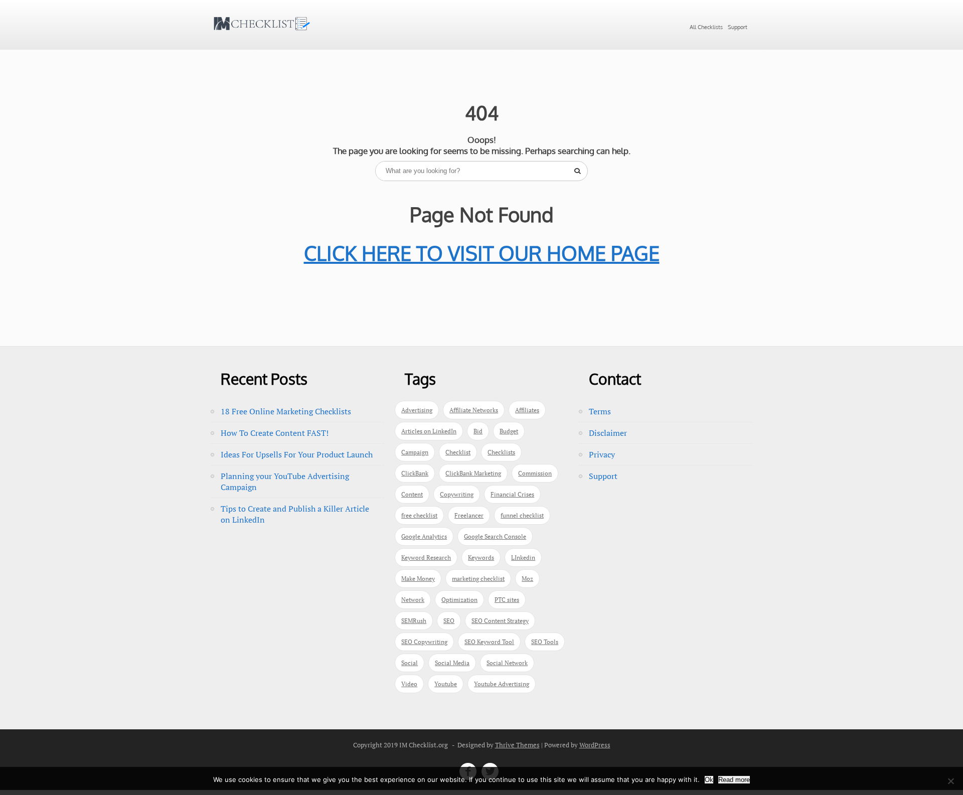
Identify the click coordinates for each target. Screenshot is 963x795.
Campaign (414, 452)
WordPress (594, 744)
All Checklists (706, 27)
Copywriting (456, 494)
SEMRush (413, 620)
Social (409, 663)
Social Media (452, 663)
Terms (600, 411)
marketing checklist (478, 578)
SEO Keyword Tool (489, 642)
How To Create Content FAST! (275, 432)
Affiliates (527, 410)
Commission (535, 473)
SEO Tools (544, 642)
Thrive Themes (517, 744)
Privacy (602, 454)
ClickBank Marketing (473, 473)
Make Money (418, 578)
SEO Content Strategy (500, 620)
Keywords (481, 557)
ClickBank (414, 473)
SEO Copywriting (424, 642)
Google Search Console (495, 536)
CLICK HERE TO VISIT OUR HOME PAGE (482, 252)
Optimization (459, 599)
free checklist (419, 515)
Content (412, 494)
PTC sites (507, 599)
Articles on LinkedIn (428, 431)
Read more (734, 779)
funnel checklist (522, 515)
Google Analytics (424, 536)
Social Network (507, 663)
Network (412, 599)
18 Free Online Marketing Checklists (286, 411)
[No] (950, 781)
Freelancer (469, 515)
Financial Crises (512, 494)
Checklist (457, 452)
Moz (527, 578)
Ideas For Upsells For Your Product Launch (297, 454)
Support (737, 27)
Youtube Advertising (501, 684)
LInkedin (523, 557)
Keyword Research (426, 557)
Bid (478, 431)
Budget (509, 431)
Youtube (445, 684)
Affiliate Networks (473, 410)
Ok (709, 779)
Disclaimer (608, 432)
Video (409, 684)
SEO (448, 620)
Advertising (416, 410)
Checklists (501, 452)
